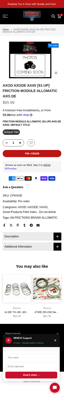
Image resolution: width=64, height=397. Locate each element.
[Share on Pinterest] (17, 225)
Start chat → (31, 375)
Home (6, 29)
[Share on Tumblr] (24, 225)
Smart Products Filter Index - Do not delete (29, 211)
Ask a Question (13, 187)
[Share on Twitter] (11, 225)
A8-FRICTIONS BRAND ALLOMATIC (34, 217)
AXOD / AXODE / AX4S (33, 207)
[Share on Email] (38, 225)
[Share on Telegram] (31, 225)
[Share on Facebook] (4, 225)
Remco (17, 308)
